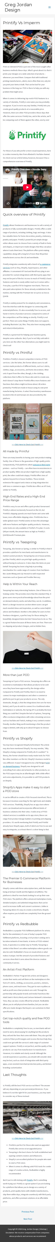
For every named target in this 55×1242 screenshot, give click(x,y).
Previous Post (28, 1211)
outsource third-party (41, 464)
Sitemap (43, 1229)
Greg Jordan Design (18, 7)
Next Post (27, 1219)
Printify (6, 225)
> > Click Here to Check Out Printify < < (27, 444)
